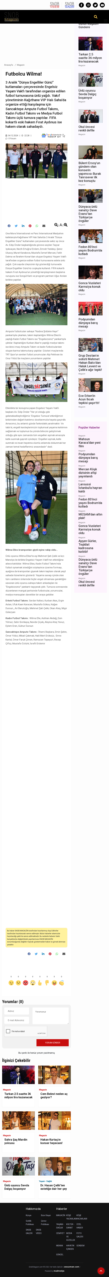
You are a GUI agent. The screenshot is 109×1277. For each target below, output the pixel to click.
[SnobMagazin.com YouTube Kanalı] (102, 5)
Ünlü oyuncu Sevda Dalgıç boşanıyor (16, 1187)
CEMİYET (60, 1233)
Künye (28, 1215)
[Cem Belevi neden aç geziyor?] (54, 1074)
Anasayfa (8, 65)
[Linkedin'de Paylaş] (23, 225)
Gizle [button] (13, 1270)
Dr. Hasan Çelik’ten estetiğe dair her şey (53, 1187)
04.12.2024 (13, 135)
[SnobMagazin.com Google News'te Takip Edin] (53, 135)
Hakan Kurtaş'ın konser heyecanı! (51, 1141)
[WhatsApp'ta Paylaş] (36, 225)
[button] (104, 22)
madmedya (59, 1271)
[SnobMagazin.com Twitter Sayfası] (95, 5)
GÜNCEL (59, 1254)
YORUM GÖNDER (52, 1043)
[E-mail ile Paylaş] (43, 225)
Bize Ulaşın (46, 1215)
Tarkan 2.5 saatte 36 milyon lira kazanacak (18, 1095)
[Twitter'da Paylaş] (16, 225)
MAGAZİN (60, 1215)
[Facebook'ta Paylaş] (9, 225)
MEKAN (59, 1245)
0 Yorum (12, 138)
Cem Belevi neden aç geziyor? (54, 1095)
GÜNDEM (80, 1245)
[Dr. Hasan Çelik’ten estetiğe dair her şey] (54, 1166)
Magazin (21, 65)
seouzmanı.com (71, 1267)
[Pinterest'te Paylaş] (30, 225)
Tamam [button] (30, 1270)
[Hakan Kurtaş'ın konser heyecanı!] (54, 1120)
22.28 (26, 135)
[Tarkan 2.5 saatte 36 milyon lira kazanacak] (18, 1074)
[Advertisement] (36, 40)
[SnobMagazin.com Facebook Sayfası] (81, 5)
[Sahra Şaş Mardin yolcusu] (18, 1120)
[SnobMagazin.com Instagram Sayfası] (88, 5)
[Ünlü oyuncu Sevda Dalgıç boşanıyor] (18, 1166)
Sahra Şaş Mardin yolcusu (15, 1141)
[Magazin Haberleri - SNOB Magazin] (11, 16)
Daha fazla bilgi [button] (23, 1264)
